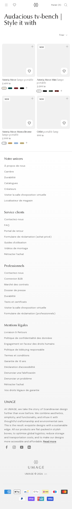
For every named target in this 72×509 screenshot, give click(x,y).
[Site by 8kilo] (45, 474)
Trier (62, 35)
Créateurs (10, 189)
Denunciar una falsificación (19, 373)
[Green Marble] (51, 91)
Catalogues (11, 183)
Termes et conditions (16, 355)
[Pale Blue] (16, 143)
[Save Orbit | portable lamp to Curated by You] (64, 123)
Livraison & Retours (15, 332)
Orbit (47, 132)
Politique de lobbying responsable (24, 350)
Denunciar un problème (18, 378)
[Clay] (22, 143)
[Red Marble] (57, 91)
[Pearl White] (4, 88)
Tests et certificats (15, 302)
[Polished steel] (4, 143)
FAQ (6, 225)
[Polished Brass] (10, 143)
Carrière (9, 171)
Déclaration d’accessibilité (19, 367)
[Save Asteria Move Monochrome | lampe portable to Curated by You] (29, 123)
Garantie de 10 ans (15, 361)
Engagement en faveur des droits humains (29, 344)
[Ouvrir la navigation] (6, 5)
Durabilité (10, 177)
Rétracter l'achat (14, 254)
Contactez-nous (14, 219)
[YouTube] (21, 447)
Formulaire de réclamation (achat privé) (28, 237)
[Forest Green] (10, 88)
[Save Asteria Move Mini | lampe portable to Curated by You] (64, 71)
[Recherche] (66, 5)
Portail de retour (13, 231)
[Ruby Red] (16, 88)
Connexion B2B (13, 279)
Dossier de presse (15, 290)
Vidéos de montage (16, 248)
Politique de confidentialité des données (28, 338)
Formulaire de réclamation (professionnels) (29, 313)
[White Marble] (39, 91)
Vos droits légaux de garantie (21, 390)
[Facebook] (6, 447)
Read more (49, 441)
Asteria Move (17, 80)
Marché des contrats (16, 284)
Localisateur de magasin (18, 200)
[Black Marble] (45, 91)
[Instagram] (14, 447)
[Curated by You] (14, 5)
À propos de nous (14, 166)
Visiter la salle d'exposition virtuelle (25, 195)
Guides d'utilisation (15, 242)
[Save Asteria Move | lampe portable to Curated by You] (29, 71)
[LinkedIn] (29, 447)
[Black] (22, 88)
